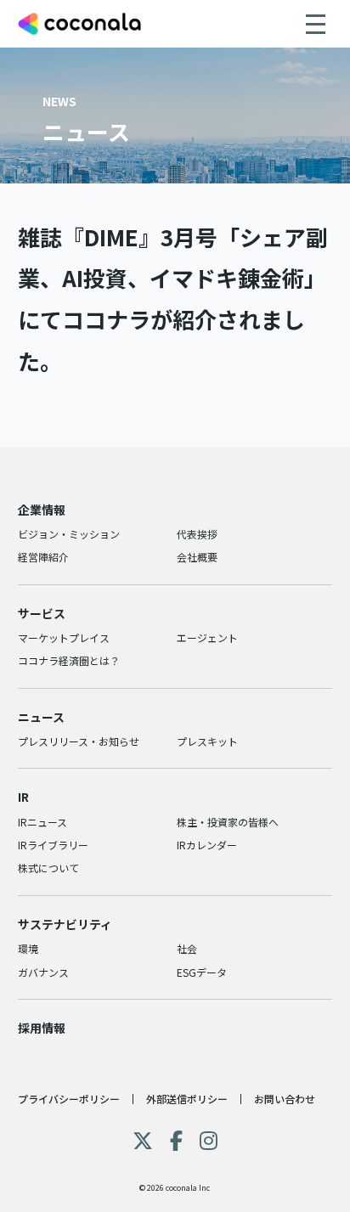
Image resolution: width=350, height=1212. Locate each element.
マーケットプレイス (64, 637)
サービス (41, 613)
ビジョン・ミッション (69, 534)
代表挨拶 (197, 534)
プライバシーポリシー (69, 1098)
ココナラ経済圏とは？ (69, 660)
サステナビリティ (65, 924)
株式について (48, 867)
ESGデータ (202, 972)
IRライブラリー (53, 844)
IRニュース (42, 822)
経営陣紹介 (43, 557)
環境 (28, 948)
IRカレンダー (207, 844)
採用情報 (41, 1027)
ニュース (41, 716)
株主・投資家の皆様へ (228, 822)
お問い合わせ (284, 1098)
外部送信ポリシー (187, 1098)
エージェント (207, 637)
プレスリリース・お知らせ (78, 741)
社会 (187, 948)
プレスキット (207, 741)
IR (23, 796)
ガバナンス (43, 972)
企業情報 (41, 509)
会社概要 (197, 557)
